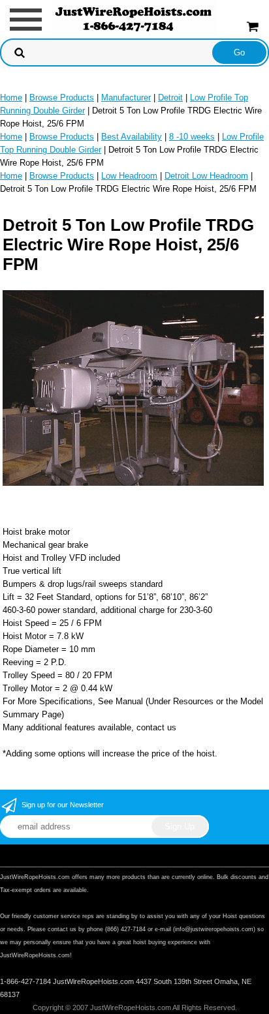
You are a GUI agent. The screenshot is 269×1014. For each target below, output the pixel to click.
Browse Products (61, 97)
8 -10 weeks (192, 137)
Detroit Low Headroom (206, 176)
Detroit (170, 97)
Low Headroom (129, 176)
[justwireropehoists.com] (135, 18)
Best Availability (131, 137)
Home (11, 97)
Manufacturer (126, 97)
